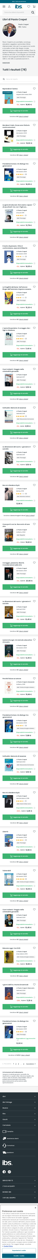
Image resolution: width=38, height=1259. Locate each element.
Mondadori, (19, 133)
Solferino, (19, 532)
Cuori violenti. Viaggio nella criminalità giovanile (13, 370)
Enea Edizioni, (20, 954)
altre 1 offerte (23, 196)
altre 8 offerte (23, 278)
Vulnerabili (7, 871)
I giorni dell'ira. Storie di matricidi (15, 985)
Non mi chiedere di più (11, 485)
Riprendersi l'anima (10, 89)
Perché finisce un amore (12, 679)
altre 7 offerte (23, 155)
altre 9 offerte (23, 631)
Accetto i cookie (19, 1256)
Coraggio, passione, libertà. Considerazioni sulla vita (13, 564)
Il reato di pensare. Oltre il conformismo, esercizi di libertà (15, 247)
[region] (19, 1232)
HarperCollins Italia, (22, 94)
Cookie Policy (8, 1246)
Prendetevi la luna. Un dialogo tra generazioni (15, 165)
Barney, (18, 491)
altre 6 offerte (23, 237)
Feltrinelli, (19, 377)
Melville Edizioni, (21, 798)
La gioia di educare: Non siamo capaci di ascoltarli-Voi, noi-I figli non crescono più (17, 206)
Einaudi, (18, 213)
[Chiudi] (35, 1207)
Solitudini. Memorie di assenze (14, 408)
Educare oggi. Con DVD (11, 948)
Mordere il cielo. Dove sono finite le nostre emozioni (16, 126)
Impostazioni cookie (19, 1250)
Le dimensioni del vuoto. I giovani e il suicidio (17, 448)
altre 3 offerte (23, 476)
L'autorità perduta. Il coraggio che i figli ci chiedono (16, 329)
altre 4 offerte (23, 399)
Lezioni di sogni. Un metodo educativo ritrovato (17, 641)
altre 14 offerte (23, 116)
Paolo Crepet (22, 92)
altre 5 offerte (23, 670)
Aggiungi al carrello (20, 111)
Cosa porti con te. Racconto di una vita (16, 525)
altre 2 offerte (23, 901)
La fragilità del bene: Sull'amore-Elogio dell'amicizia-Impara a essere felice (17, 288)
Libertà (5, 832)
